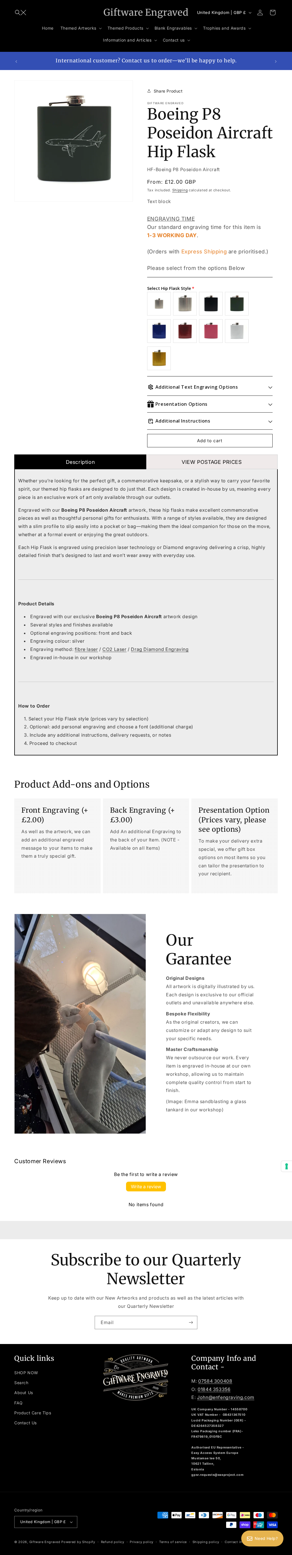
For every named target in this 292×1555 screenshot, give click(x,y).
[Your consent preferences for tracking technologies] (286, 1166)
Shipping (180, 190)
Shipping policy (205, 1542)
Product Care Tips (32, 1412)
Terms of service (173, 1542)
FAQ (18, 1402)
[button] (20, 12)
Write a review (146, 1186)
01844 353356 (214, 1389)
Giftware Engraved (44, 1542)
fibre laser (86, 649)
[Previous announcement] (16, 61)
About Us (23, 1392)
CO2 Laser (114, 649)
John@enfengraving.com (225, 1397)
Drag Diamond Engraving (159, 649)
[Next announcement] (275, 61)
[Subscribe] (190, 1322)
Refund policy (112, 1542)
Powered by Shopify (78, 1542)
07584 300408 (215, 1381)
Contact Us (25, 1422)
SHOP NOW (26, 1372)
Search (21, 1382)
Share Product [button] (168, 91)
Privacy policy (141, 1542)
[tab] (80, 461)
